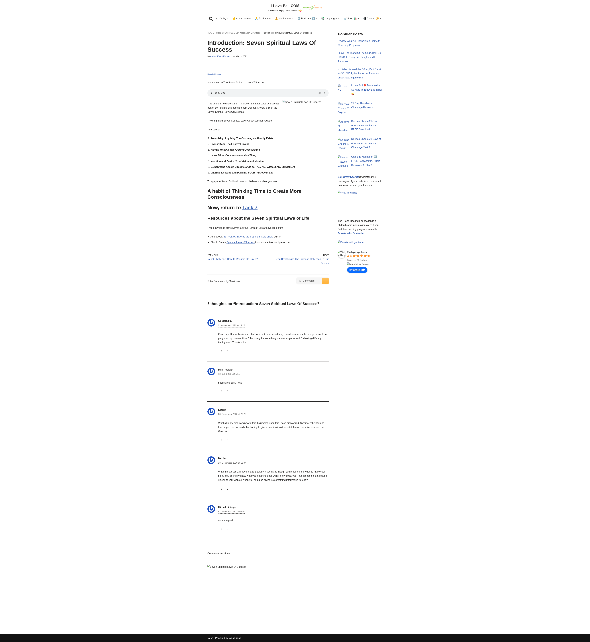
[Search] (211, 19)
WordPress (235, 638)
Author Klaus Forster (220, 56)
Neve (210, 638)
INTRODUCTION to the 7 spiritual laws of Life (248, 236)
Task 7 (250, 207)
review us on (355, 269)
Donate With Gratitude (351, 233)
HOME (210, 33)
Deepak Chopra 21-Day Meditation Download (238, 33)
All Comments (307, 280)
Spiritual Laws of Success (240, 242)
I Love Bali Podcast (214, 74)
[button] (227, 18)
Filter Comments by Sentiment (223, 281)
